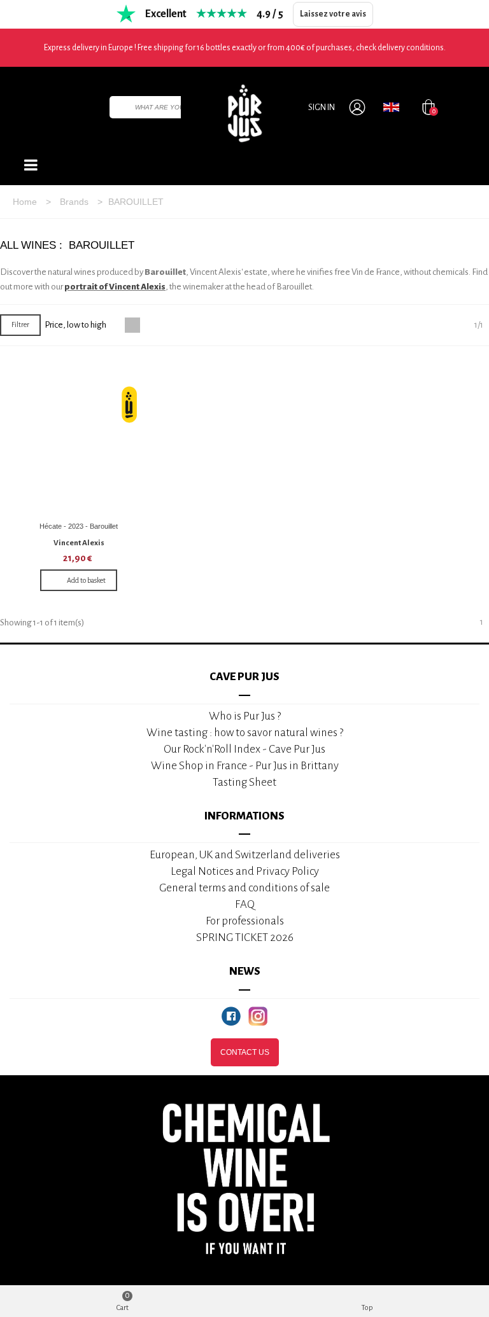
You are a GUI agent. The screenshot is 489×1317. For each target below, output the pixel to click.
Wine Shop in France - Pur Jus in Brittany (245, 766)
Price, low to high (76, 325)
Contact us (244, 1052)
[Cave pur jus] (244, 113)
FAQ (245, 904)
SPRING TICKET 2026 (245, 937)
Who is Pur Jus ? (245, 716)
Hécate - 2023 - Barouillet (78, 526)
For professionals (245, 921)
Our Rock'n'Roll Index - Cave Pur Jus (244, 749)
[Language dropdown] (391, 107)
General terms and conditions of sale (244, 888)
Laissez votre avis (333, 14)
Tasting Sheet (244, 782)
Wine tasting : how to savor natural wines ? (244, 733)
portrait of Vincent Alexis (115, 286)
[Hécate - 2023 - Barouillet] (79, 437)
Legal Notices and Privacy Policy (245, 871)
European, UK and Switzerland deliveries (245, 855)
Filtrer (20, 324)
